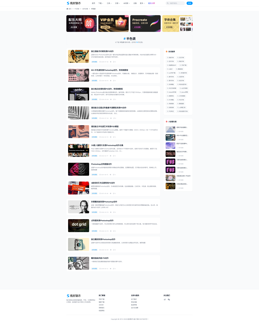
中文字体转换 (172, 88)
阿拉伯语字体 (182, 84)
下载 (100, 3)
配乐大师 (151, 3)
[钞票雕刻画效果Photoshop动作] (78, 206)
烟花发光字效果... (182, 151)
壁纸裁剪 (181, 103)
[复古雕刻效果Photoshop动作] (78, 244)
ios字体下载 (172, 73)
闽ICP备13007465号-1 (140, 319)
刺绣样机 (171, 96)
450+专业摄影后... (182, 135)
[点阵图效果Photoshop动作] (78, 225)
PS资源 (77, 9)
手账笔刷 (171, 103)
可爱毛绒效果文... (182, 160)
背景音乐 (101, 308)
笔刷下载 (101, 302)
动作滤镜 (85, 9)
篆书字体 (171, 80)
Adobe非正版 (172, 92)
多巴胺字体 (184, 73)
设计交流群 (134, 308)
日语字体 (181, 77)
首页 (93, 3)
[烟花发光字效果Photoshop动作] (170, 153)
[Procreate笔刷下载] (145, 23)
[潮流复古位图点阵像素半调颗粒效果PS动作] (78, 112)
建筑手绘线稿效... (182, 127)
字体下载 (184, 65)
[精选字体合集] (177, 23)
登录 (189, 3)
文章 (116, 3)
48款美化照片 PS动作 (184, 176)
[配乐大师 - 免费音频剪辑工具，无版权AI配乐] (81, 23)
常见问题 (134, 302)
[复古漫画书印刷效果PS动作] (78, 56)
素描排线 (180, 69)
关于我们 (134, 299)
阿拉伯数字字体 (183, 111)
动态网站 (101, 310)
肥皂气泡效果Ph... (182, 143)
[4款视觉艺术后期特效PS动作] (78, 188)
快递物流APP (172, 65)
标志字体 (181, 80)
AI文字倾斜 (184, 88)
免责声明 (134, 305)
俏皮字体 (171, 57)
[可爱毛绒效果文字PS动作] (170, 162)
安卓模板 (171, 84)
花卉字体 (171, 61)
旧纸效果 (171, 107)
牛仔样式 (171, 111)
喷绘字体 (181, 61)
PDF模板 (171, 100)
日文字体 (181, 57)
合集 (135, 3)
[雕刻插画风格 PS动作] (78, 263)
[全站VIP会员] (113, 23)
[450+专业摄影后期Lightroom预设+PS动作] (170, 137)
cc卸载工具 (182, 107)
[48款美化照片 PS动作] (170, 178)
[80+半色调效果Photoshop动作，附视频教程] (78, 75)
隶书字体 (171, 77)
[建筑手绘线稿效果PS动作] (170, 129)
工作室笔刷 (182, 96)
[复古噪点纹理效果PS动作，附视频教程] (78, 94)
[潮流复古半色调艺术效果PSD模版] (78, 131)
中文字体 (181, 100)
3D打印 (101, 305)
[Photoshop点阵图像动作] (78, 169)
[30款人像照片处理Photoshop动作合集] (78, 150)
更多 (141, 3)
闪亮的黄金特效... (182, 184)
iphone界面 (185, 92)
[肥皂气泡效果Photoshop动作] (170, 145)
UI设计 (170, 69)
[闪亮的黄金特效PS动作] (170, 186)
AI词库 (126, 3)
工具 (108, 3)
